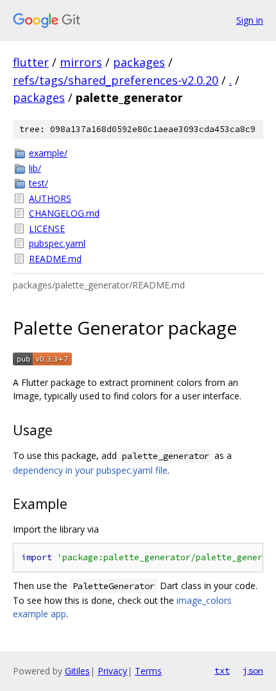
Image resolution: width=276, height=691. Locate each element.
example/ (48, 153)
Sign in (249, 20)
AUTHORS (50, 198)
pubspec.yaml (57, 243)
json (253, 670)
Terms (148, 671)
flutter (31, 62)
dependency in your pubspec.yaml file (90, 470)
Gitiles (77, 671)
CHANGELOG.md (64, 213)
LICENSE (47, 228)
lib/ (35, 168)
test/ (38, 183)
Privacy (112, 671)
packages (139, 62)
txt (222, 670)
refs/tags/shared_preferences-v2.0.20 (115, 80)
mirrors (81, 62)
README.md (55, 259)
